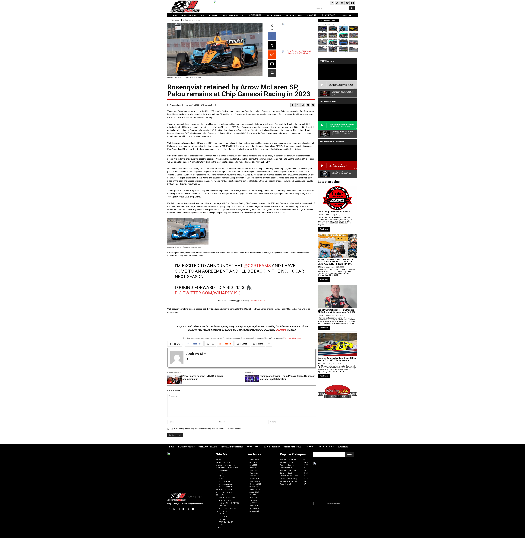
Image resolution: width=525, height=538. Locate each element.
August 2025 (254, 492)
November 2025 (255, 484)
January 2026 (254, 478)
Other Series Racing (191, 20)
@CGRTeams (257, 265)
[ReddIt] (272, 54)
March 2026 (254, 473)
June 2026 (253, 465)
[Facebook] (332, 3)
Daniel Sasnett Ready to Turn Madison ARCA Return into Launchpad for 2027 (336, 311)
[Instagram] (342, 3)
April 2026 (253, 470)
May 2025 (253, 500)
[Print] (272, 73)
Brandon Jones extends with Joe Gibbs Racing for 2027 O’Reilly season (337, 359)
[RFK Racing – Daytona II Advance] (337, 198)
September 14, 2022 (258, 300)
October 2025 (254, 487)
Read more (324, 229)
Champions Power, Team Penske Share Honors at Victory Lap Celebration (287, 377)
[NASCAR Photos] (352, 3)
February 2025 (255, 508)
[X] (272, 45)
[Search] (352, 8)
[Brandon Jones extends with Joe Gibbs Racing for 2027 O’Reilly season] (337, 344)
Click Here (280, 329)
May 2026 (253, 468)
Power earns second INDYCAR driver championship (202, 377)
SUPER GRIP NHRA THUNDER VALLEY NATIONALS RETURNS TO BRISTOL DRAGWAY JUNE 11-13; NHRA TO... (336, 261)
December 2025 (255, 481)
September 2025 (256, 489)
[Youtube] (347, 3)
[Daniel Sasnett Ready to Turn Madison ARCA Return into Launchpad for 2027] (337, 296)
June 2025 (253, 497)
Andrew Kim (175, 105)
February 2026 (255, 476)
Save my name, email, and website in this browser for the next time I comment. (206, 429)
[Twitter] (337, 3)
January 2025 (254, 511)
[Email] (272, 64)
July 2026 (253, 462)
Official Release (324, 215)
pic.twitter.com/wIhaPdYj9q (208, 293)
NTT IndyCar (173, 20)
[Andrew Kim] (176, 357)
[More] (269, 344)
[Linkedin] (187, 358)
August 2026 (254, 459)
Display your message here (333, 503)
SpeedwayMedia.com (292, 338)
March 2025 (254, 506)
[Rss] (188, 509)
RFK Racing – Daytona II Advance (334, 211)
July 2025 (253, 495)
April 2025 (253, 503)
